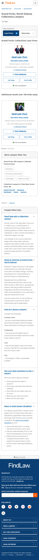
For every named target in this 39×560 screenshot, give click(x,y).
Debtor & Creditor (23, 179)
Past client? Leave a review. (19, 60)
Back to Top (20, 457)
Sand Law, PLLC (19, 56)
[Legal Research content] (35, 538)
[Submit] (35, 495)
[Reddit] (29, 507)
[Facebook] (3, 507)
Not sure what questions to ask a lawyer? (18, 372)
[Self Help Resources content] (35, 532)
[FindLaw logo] (11, 3)
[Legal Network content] (35, 544)
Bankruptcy (9, 169)
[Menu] (3, 3)
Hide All (12, 203)
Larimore (24, 192)
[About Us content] (35, 520)
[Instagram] (23, 507)
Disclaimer (19, 555)
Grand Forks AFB (9, 190)
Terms (4, 555)
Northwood (7, 192)
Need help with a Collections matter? (16, 217)
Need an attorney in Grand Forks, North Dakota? (18, 261)
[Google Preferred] (3, 513)
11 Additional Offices (20, 70)
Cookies (28, 555)
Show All (4, 203)
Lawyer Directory (6, 8)
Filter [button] (6, 21)
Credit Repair (10, 179)
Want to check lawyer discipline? (18, 406)
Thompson (20, 190)
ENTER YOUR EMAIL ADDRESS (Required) (15, 491)
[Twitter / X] (16, 507)
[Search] (35, 3)
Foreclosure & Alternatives (14, 174)
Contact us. (20, 481)
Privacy (11, 555)
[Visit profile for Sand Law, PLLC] (19, 50)
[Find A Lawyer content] (35, 526)
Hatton (16, 192)
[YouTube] (10, 507)
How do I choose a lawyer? (15, 309)
